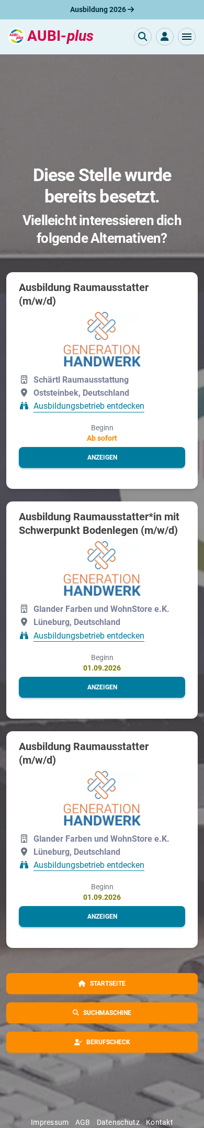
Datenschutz (118, 1122)
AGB (82, 1122)
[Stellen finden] (143, 37)
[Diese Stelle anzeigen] (102, 339)
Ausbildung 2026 (99, 9)
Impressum (50, 1122)
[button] (187, 37)
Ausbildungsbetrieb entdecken (88, 406)
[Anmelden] (165, 37)
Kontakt (159, 1122)
